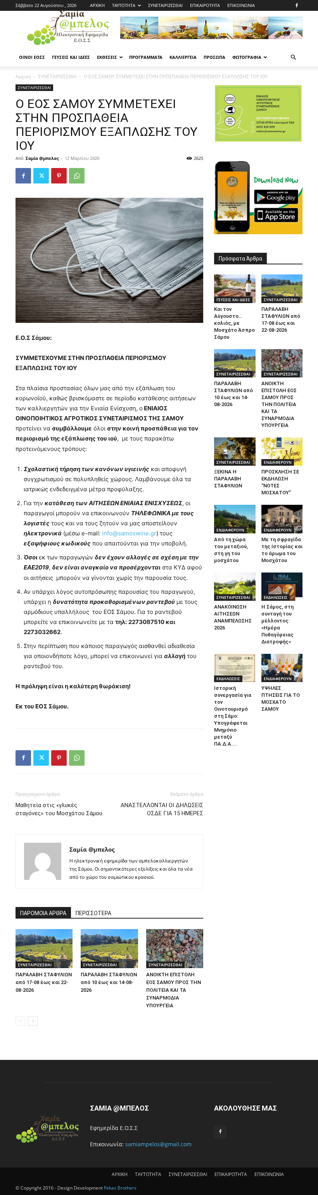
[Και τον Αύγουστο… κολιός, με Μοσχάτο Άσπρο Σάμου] (235, 288)
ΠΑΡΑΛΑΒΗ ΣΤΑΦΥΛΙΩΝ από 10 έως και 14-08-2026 (109, 982)
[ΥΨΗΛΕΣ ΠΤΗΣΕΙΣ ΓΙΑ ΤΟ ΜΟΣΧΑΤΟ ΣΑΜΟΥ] (282, 668)
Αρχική (23, 76)
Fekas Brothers (120, 1188)
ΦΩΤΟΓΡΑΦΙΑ (246, 57)
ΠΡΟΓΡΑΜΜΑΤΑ (145, 57)
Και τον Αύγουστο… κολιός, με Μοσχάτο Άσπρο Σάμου (234, 323)
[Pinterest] (59, 175)
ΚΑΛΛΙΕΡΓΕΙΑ (183, 57)
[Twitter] (41, 175)
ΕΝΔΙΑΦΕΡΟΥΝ (278, 462)
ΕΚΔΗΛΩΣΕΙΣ (275, 597)
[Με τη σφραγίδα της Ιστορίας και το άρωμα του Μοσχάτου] (282, 519)
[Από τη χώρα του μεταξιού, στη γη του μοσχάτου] (235, 519)
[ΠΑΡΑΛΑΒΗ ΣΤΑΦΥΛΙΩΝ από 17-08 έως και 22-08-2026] (44, 948)
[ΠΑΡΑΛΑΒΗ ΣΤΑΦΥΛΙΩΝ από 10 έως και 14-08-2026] (109, 948)
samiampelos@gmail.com (158, 1144)
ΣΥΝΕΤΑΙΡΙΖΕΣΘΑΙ (165, 5)
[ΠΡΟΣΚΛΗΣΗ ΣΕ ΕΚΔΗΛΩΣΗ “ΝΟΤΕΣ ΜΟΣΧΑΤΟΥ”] (282, 451)
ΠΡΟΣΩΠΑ (214, 57)
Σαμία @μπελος (42, 158)
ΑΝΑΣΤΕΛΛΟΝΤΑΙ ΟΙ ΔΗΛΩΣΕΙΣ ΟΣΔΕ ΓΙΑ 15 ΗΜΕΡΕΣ (162, 809)
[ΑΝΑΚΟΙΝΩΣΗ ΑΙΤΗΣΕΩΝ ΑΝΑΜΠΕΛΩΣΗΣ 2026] (235, 587)
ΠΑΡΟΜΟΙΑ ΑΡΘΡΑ (43, 913)
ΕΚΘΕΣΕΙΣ (107, 57)
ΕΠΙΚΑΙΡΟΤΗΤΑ (205, 5)
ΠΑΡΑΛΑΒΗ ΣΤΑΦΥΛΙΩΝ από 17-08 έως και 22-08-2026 (44, 982)
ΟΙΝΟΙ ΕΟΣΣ (32, 57)
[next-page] (33, 1021)
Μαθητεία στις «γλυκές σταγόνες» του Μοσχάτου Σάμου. (60, 809)
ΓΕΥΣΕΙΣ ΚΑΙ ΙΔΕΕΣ (71, 57)
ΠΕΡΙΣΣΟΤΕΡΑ (93, 913)
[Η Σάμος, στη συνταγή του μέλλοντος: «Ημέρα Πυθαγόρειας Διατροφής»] (282, 587)
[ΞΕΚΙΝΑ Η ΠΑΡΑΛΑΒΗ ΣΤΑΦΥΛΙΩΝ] (235, 451)
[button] (293, 57)
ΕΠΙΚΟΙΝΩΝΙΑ (241, 5)
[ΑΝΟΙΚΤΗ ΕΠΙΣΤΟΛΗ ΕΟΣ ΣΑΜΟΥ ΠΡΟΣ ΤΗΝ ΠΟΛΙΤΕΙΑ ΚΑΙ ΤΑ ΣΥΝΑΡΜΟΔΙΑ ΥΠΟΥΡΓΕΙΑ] (174, 948)
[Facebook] (296, 5)
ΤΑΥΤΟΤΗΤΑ (123, 5)
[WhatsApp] (77, 175)
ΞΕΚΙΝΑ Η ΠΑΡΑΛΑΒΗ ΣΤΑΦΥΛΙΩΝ (228, 479)
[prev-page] (20, 1021)
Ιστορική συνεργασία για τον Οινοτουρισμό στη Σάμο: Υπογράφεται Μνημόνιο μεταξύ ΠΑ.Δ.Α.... (232, 716)
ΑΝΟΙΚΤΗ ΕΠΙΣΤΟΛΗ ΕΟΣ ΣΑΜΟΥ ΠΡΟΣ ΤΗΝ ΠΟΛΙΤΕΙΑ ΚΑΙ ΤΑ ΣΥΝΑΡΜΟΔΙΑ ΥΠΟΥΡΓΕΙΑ (173, 990)
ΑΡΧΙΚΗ (97, 5)
